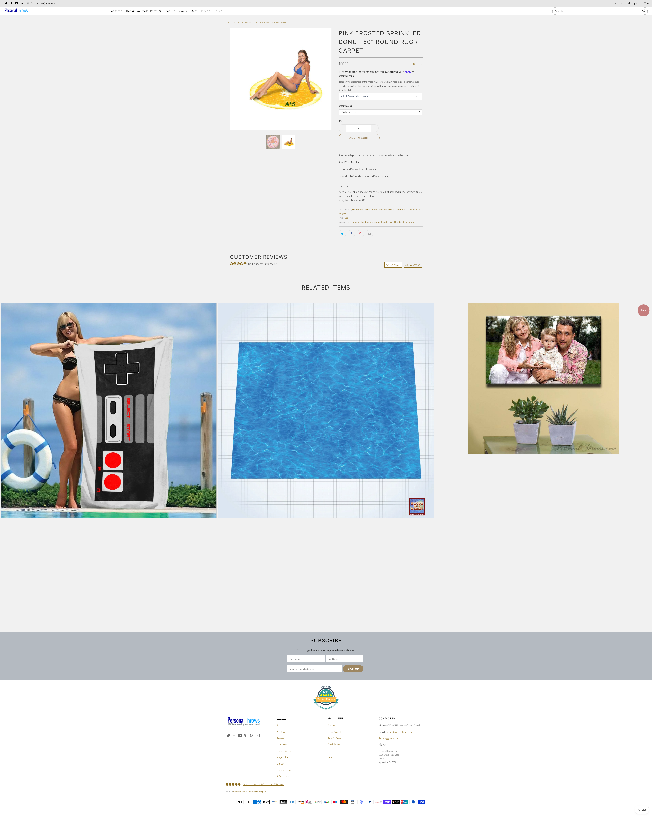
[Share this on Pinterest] (360, 233)
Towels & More (187, 11)
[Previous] (232, 81)
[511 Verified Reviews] (326, 711)
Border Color (345, 106)
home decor (372, 221)
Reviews (280, 738)
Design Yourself (137, 11)
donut (358, 221)
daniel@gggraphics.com (389, 738)
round (407, 221)
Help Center (282, 744)
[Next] (329, 81)
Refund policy (283, 776)
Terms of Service (284, 769)
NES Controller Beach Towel (108, 410)
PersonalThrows (240, 791)
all (350, 209)
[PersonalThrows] (53, 10)
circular (351, 221)
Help (217, 11)
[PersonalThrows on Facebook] (11, 3)
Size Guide (414, 64)
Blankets (114, 11)
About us (281, 731)
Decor (204, 11)
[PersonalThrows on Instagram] (27, 3)
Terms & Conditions (285, 750)
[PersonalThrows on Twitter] (5, 3)
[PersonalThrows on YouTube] (16, 3)
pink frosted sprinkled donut (391, 221)
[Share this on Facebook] (351, 233)
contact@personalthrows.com (399, 731)
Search (280, 725)
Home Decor (358, 209)
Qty (340, 121)
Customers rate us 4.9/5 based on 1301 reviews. (263, 784)
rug (412, 221)
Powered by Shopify (257, 791)
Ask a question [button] (412, 264)
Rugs (346, 217)
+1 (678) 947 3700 (46, 3)
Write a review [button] (393, 264)
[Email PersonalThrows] (32, 3)
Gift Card (281, 763)
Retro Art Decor (161, 11)
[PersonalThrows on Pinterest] (21, 3)
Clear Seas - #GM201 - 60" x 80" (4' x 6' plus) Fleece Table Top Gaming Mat (326, 410)
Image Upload (283, 757)
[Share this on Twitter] (342, 233)
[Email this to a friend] (369, 233)
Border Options (346, 76)
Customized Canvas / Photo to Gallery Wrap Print (543, 378)
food (363, 221)
